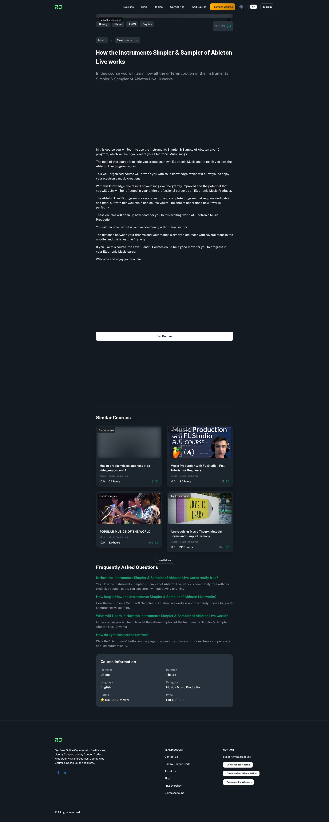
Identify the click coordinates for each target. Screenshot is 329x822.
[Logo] (58, 7)
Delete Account (174, 792)
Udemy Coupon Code (177, 763)
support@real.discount (237, 756)
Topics (159, 6)
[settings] (241, 7)
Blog (144, 6)
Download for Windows (239, 782)
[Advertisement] (164, 113)
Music (101, 40)
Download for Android (238, 764)
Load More (164, 560)
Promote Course (222, 6)
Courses (128, 6)
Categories (177, 6)
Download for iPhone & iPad (242, 773)
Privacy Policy (172, 785)
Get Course (164, 336)
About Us (170, 771)
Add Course (199, 6)
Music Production (127, 40)
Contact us (171, 756)
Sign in (267, 6)
